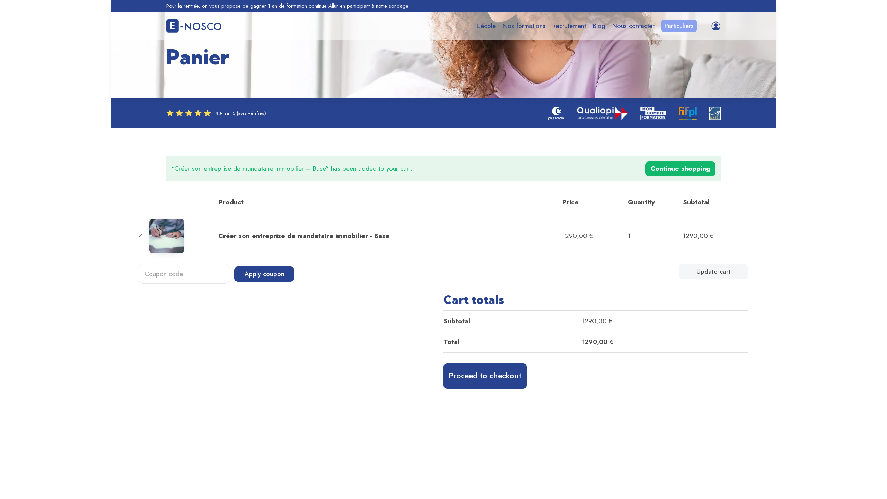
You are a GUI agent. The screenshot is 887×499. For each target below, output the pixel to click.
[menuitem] (486, 26)
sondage (398, 6)
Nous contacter (633, 25)
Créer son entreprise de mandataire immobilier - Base (303, 235)
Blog (598, 25)
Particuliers (679, 25)
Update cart (713, 271)
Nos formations (523, 25)
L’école (486, 25)
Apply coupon (264, 274)
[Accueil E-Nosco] (193, 26)
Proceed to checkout (485, 376)
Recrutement (569, 25)
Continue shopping (680, 168)
